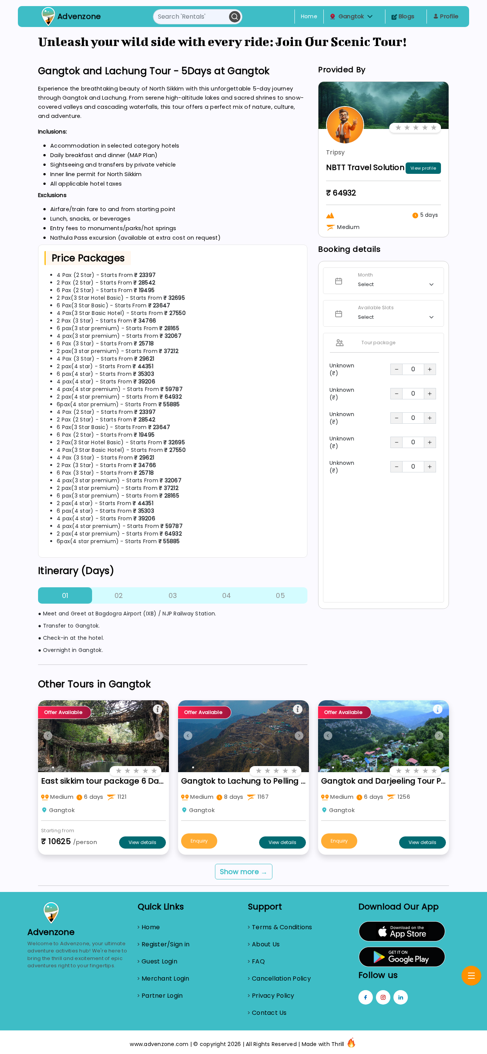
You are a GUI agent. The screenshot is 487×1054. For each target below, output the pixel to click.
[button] (370, 16)
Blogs (406, 16)
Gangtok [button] (351, 16)
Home (309, 16)
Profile (448, 16)
